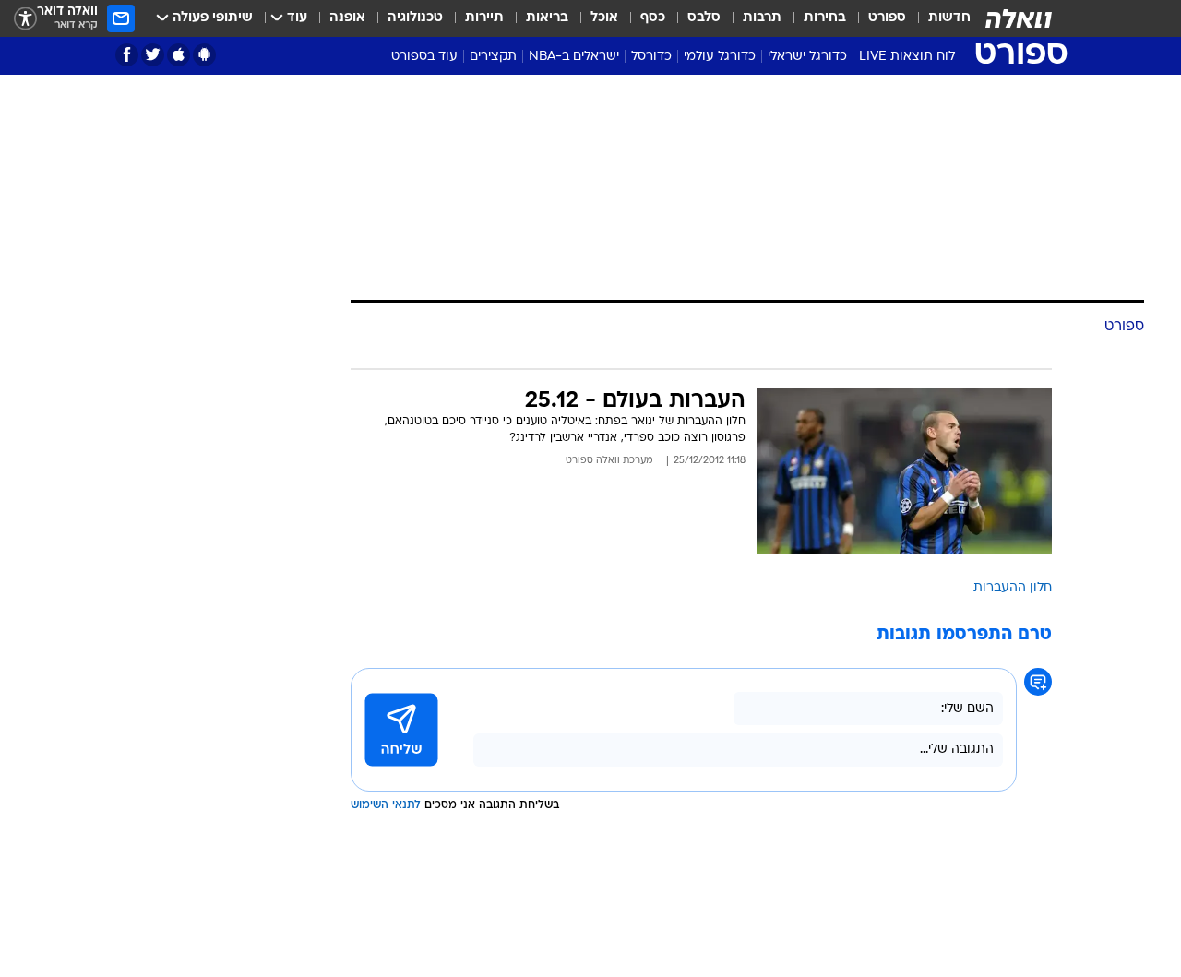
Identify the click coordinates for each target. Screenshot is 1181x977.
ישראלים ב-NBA (574, 57)
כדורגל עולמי (720, 57)
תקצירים (493, 57)
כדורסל (651, 57)
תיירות (484, 18)
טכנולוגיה (415, 18)
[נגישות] (25, 18)
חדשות (949, 18)
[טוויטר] (152, 54)
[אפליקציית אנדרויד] (204, 54)
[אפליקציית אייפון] (178, 54)
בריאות (547, 18)
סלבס (704, 18)
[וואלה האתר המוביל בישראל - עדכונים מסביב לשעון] (1018, 18)
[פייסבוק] (126, 54)
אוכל (604, 18)
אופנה (347, 18)
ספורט (887, 18)
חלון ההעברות (1012, 588)
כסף (652, 18)
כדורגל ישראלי (807, 57)
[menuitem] (938, 18)
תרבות (762, 18)
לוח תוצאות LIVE (907, 57)
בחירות (825, 18)
